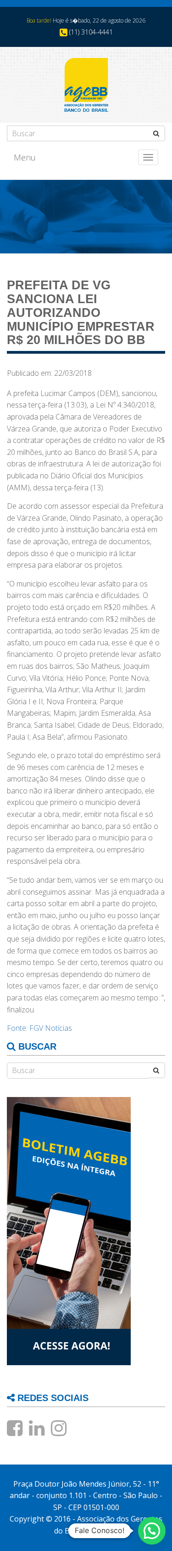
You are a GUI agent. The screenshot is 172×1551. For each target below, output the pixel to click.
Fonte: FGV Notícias (39, 1028)
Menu (25, 157)
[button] (152, 1531)
